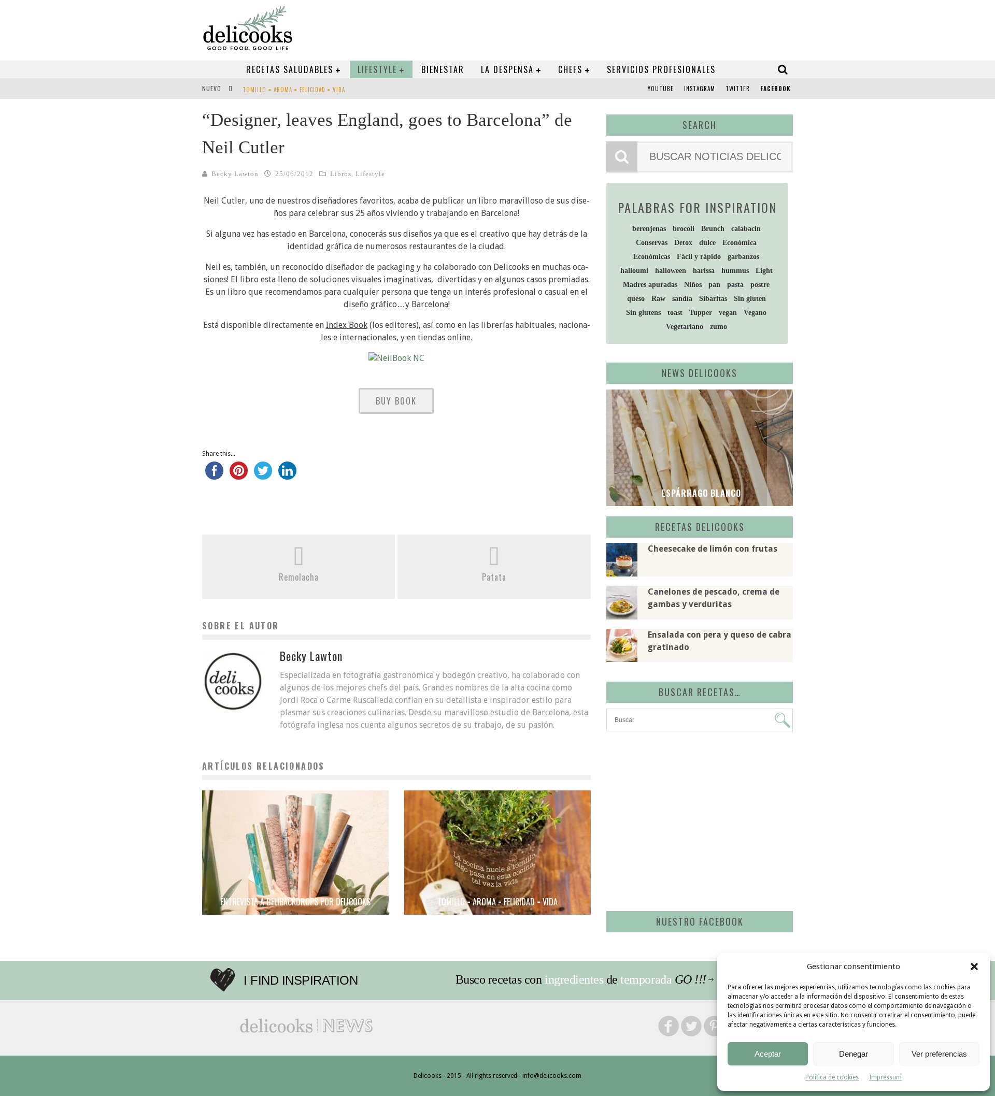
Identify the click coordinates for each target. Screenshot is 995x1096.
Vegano (755, 312)
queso (636, 298)
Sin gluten (750, 298)
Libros (340, 174)
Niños (693, 285)
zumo (718, 326)
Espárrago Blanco (700, 493)
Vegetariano (684, 326)
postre (760, 285)
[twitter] (263, 475)
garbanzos (743, 257)
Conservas (651, 243)
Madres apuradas (650, 285)
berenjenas (649, 229)
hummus (735, 271)
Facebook (775, 88)
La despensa (507, 69)
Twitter (738, 88)
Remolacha (299, 577)
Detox (683, 243)
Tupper (700, 312)
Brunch (712, 229)
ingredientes (574, 979)
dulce (707, 243)
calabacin (746, 229)
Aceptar (768, 1053)
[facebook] (214, 475)
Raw (658, 298)
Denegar (853, 1053)
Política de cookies (832, 1077)
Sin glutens (643, 312)
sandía (682, 298)
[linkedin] (287, 475)
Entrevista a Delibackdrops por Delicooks (295, 902)
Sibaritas (713, 298)
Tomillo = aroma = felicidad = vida (294, 89)
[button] (974, 966)
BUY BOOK (396, 401)
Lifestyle (377, 69)
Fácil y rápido (699, 257)
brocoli (683, 229)
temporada (646, 979)
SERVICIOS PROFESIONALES (661, 69)
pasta (735, 285)
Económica (739, 243)
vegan (728, 312)
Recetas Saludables (289, 69)
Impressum (885, 1077)
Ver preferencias (939, 1053)
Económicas (651, 257)
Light (764, 271)
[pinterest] (238, 475)
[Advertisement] (697, 819)
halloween (670, 271)
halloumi (634, 271)
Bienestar (442, 69)
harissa (704, 271)
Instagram (699, 88)
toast (675, 312)
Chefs (570, 69)
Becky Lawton (235, 174)
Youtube (661, 88)
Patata (494, 577)
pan (714, 285)
